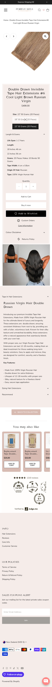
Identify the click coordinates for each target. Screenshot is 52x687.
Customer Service (9, 546)
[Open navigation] (7, 10)
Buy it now (26, 205)
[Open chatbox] (46, 681)
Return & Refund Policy (12, 575)
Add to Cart (26, 196)
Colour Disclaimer (13, 232)
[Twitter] (18, 668)
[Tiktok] (13, 668)
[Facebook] (3, 668)
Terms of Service (9, 567)
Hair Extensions (9, 533)
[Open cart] (47, 10)
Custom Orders (28, 220)
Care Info (6, 542)
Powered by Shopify (11, 681)
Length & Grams (13, 134)
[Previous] (6, 36)
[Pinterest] (10, 668)
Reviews (5, 538)
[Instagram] (6, 668)
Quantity (26, 181)
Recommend (7, 394)
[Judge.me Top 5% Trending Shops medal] (39, 498)
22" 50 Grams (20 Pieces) (25, 126)
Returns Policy (28, 239)
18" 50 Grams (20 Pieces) (27, 120)
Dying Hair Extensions (11, 388)
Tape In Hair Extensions (12, 296)
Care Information (25, 226)
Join (26, 620)
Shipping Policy (8, 579)
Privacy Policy (8, 571)
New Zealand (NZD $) (15, 642)
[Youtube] (22, 668)
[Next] (13, 36)
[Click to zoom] (45, 36)
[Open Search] (39, 10)
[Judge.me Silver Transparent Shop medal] (32, 487)
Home (5, 20)
